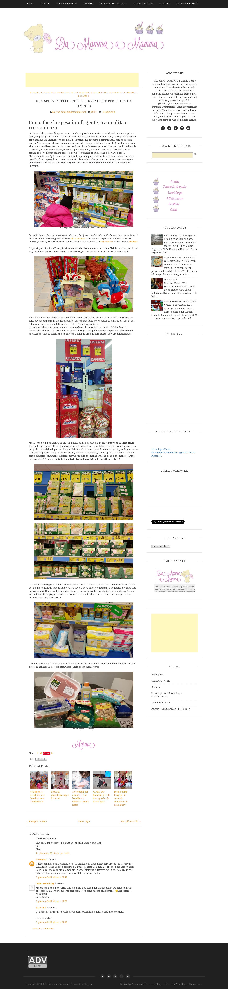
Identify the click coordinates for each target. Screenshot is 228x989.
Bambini (34, 93)
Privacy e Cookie (187, 4)
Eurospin (45, 93)
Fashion (88, 4)
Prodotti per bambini (110, 93)
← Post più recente (36, 821)
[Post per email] (31, 759)
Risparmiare (130, 93)
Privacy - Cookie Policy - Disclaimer (170, 709)
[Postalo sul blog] (39, 759)
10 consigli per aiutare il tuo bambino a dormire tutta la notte (80, 798)
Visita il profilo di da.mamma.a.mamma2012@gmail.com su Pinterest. (173, 452)
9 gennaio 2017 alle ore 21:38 (51, 922)
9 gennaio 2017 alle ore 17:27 (51, 901)
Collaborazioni (143, 4)
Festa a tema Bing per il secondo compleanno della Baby (120, 798)
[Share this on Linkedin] (52, 753)
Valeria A (41, 907)
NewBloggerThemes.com (189, 984)
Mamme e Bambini (66, 4)
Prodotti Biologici (86, 93)
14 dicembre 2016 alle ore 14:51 (53, 853)
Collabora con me (160, 681)
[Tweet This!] (41, 753)
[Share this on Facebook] (37, 753)
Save (48, 753)
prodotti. (133, 241)
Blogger (88, 984)
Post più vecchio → (131, 821)
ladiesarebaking (45, 883)
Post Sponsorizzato (62, 93)
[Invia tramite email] (36, 759)
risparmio (83, 96)
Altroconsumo (78, 238)
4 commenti (109, 112)
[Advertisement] (82, 80)
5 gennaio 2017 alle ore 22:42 (51, 877)
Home (30, 4)
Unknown (41, 859)
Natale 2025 (170, 279)
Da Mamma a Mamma (57, 984)
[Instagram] (121, 976)
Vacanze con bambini (113, 4)
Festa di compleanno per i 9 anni (60, 795)
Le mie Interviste (160, 702)
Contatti (165, 4)
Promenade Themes (142, 984)
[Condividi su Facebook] (45, 759)
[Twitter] (109, 976)
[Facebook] (102, 976)
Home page (84, 821)
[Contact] (128, 976)
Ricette (44, 4)
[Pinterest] (115, 976)
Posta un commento (43, 928)
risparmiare (106, 241)
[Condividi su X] (42, 759)
